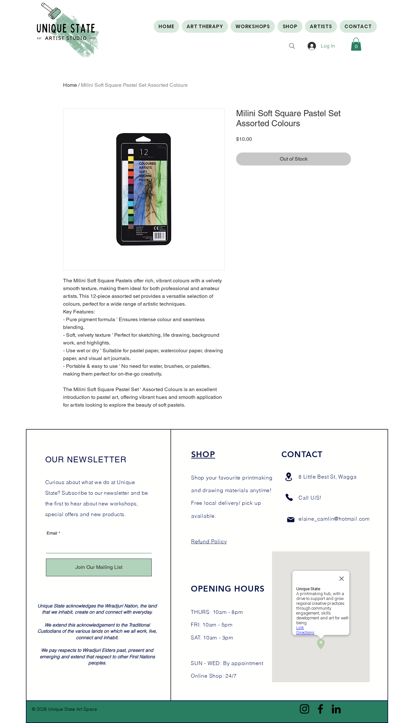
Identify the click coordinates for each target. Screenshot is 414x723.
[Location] (289, 477)
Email (52, 533)
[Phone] (289, 497)
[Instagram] (304, 709)
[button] (356, 44)
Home (70, 85)
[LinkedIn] (336, 709)
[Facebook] (320, 709)
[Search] (292, 46)
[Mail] (291, 519)
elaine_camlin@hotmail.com (334, 518)
